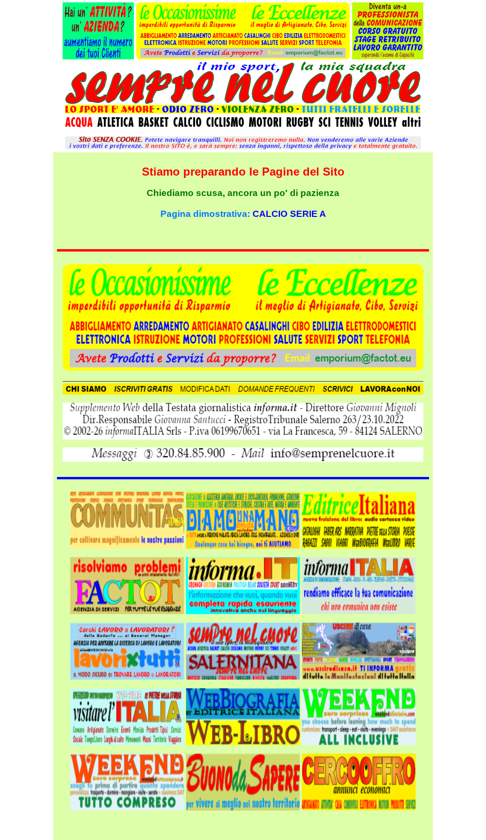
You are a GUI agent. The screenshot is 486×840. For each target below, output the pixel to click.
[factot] (127, 583)
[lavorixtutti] (127, 648)
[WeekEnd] (359, 714)
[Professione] (98, 56)
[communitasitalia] (127, 517)
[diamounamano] (243, 517)
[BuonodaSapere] (243, 779)
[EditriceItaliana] (359, 517)
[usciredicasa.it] (359, 648)
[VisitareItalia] (127, 714)
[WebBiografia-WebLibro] (243, 714)
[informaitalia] (359, 583)
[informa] (243, 583)
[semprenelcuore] (243, 648)
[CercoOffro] (359, 779)
